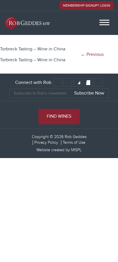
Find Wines (59, 116)
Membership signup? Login (86, 5)
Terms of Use (74, 142)
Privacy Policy (46, 142)
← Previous (92, 54)
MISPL (76, 150)
